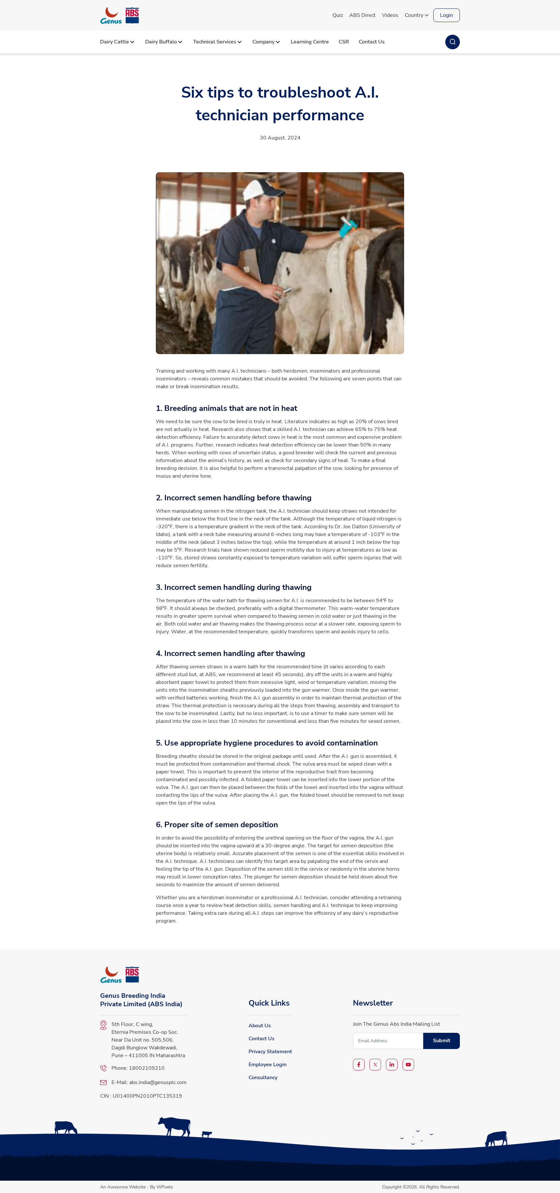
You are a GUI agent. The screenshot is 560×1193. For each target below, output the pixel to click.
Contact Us (261, 1038)
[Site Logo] (119, 15)
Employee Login (267, 1064)
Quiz (337, 15)
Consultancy (263, 1077)
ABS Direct (362, 15)
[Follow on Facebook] (359, 1064)
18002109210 (147, 1068)
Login (446, 15)
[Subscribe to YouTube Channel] (408, 1064)
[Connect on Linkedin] (392, 1064)
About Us (260, 1025)
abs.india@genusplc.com (158, 1082)
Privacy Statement (270, 1051)
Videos (390, 15)
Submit (441, 1040)
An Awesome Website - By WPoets (136, 1187)
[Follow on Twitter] (375, 1064)
